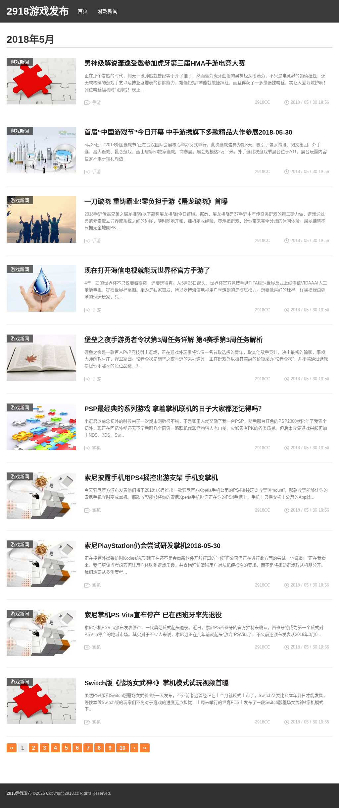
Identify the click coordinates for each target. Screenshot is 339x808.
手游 (96, 102)
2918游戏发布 (38, 11)
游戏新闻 (108, 11)
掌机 (96, 447)
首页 (83, 11)
